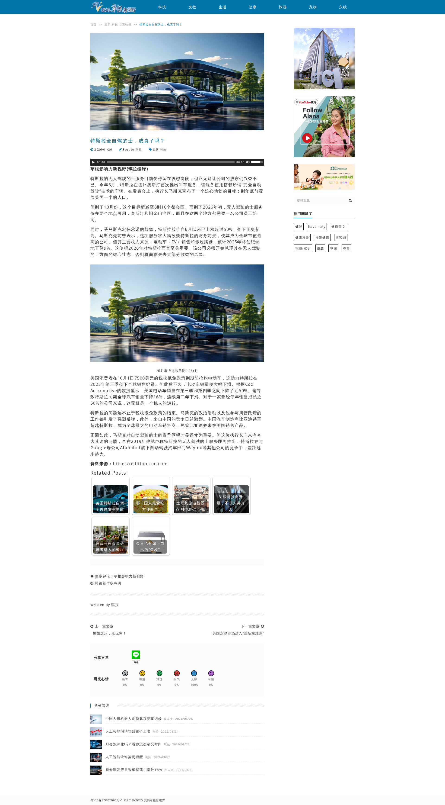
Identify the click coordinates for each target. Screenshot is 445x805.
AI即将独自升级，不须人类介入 (231, 503)
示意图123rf (186, 370)
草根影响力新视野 (129, 576)
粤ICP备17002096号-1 (106, 800)
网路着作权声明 (108, 583)
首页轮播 (125, 24)
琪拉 (139, 149)
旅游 (283, 7)
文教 (192, 7)
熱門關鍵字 (303, 214)
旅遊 (320, 248)
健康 (253, 7)
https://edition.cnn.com (140, 463)
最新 (108, 24)
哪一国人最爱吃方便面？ (150, 506)
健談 (298, 226)
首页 (93, 24)
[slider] (257, 162)
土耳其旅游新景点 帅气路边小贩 (190, 506)
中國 (333, 248)
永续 (343, 7)
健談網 (341, 237)
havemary (316, 226)
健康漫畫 (302, 237)
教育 (346, 248)
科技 (162, 7)
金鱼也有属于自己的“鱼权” (150, 546)
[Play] (93, 162)
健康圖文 (338, 226)
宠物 (313, 7)
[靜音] (248, 162)
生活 (222, 7)
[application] (177, 162)
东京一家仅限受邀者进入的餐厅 (110, 546)
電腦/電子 (303, 248)
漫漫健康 (322, 237)
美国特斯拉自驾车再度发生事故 (110, 506)
